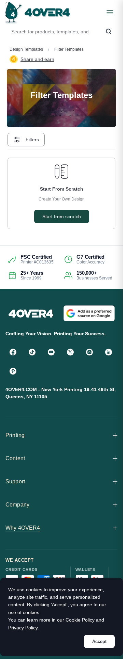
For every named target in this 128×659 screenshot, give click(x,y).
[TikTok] (32, 351)
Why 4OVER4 (22, 528)
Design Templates (26, 49)
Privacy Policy (23, 627)
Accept (99, 641)
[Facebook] (12, 351)
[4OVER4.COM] (37, 12)
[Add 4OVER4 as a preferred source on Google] (89, 313)
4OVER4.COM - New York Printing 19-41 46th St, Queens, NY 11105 (60, 393)
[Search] (108, 31)
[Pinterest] (12, 371)
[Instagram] (89, 351)
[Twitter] (70, 351)
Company (17, 505)
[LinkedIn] (108, 351)
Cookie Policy (80, 620)
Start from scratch (61, 216)
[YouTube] (51, 351)
